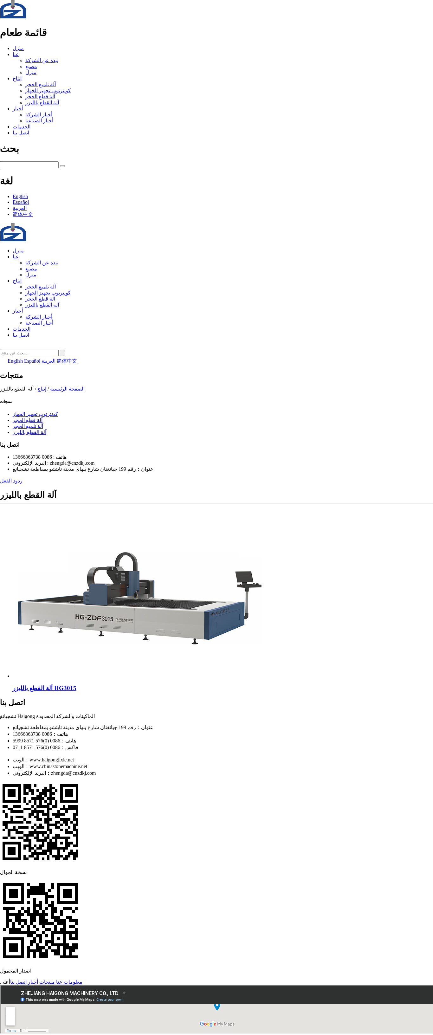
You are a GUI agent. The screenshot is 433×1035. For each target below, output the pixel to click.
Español (21, 202)
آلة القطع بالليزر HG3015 (44, 688)
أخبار (18, 108)
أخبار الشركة (38, 114)
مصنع (31, 66)
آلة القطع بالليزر (42, 102)
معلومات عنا (69, 982)
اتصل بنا (21, 132)
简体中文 (23, 214)
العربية (20, 208)
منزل (18, 48)
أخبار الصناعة (39, 120)
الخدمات (21, 126)
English (20, 196)
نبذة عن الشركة (41, 60)
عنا (16, 54)
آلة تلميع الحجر (40, 84)
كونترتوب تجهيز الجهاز (48, 90)
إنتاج (17, 78)
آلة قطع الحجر (40, 96)
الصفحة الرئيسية (67, 388)
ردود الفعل (11, 480)
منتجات (47, 982)
